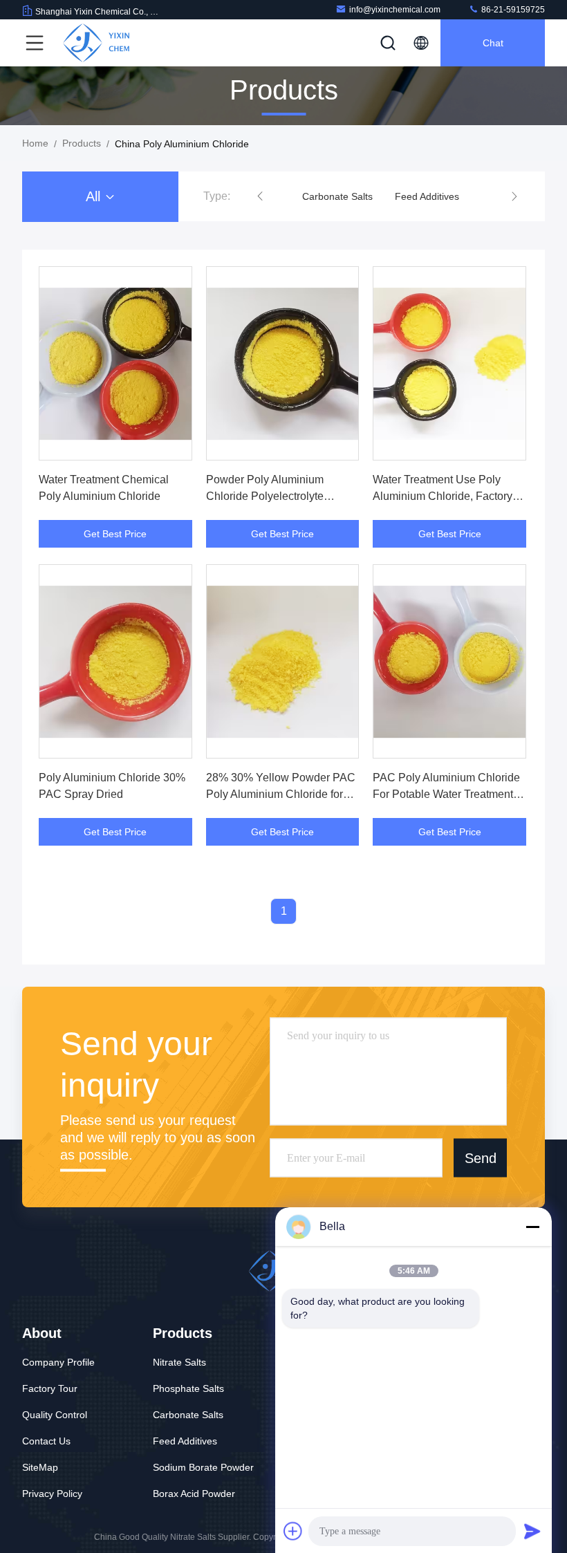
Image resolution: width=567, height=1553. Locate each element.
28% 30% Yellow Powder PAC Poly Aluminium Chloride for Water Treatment (280, 794)
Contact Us (46, 1441)
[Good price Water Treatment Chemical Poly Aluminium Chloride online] (115, 363)
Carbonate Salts (337, 196)
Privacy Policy (52, 1493)
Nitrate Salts (179, 1362)
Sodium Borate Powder (203, 1467)
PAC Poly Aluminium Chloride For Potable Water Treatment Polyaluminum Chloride (446, 794)
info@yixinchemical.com (394, 10)
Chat (493, 42)
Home (35, 143)
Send (480, 1157)
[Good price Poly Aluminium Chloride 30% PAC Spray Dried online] (115, 661)
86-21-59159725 (512, 10)
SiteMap (40, 1467)
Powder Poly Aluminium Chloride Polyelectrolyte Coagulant (265, 496)
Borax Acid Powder (194, 1493)
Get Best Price (115, 533)
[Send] (532, 1531)
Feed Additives (427, 196)
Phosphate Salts (188, 1388)
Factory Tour (49, 1388)
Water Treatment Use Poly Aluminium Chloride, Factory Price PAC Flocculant (442, 496)
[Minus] (532, 1226)
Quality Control (54, 1414)
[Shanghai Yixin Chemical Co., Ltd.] (96, 42)
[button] (260, 196)
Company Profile (58, 1362)
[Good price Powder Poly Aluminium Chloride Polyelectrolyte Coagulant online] (283, 363)
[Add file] (293, 1531)
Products (81, 143)
